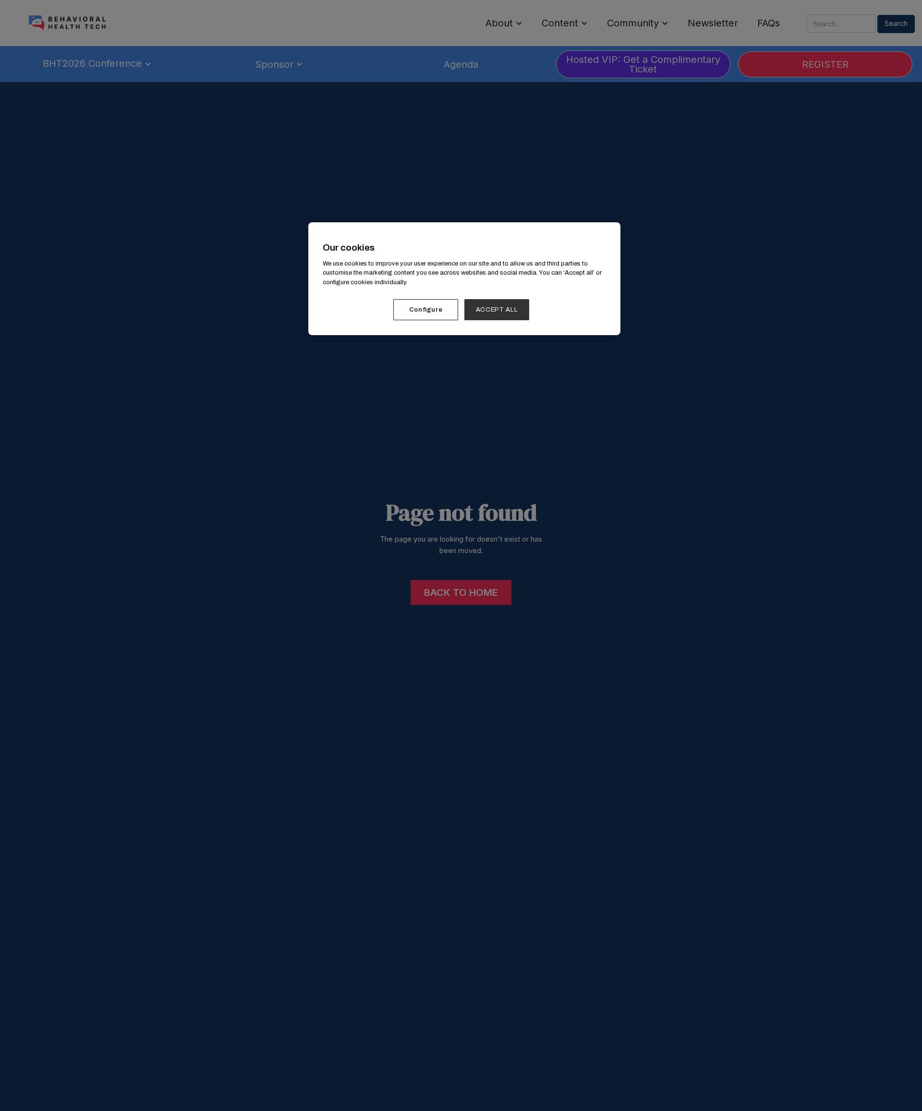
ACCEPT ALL (497, 309)
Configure (426, 309)
